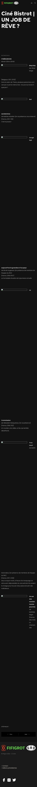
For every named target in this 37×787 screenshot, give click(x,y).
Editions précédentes (9, 768)
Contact (5, 766)
